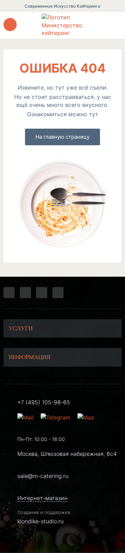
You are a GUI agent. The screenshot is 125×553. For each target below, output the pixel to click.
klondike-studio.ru (40, 521)
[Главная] (62, 25)
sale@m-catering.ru (42, 475)
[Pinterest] (58, 292)
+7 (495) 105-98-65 (43, 402)
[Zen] (41, 292)
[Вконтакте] (25, 292)
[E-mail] (26, 417)
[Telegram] (9, 292)
